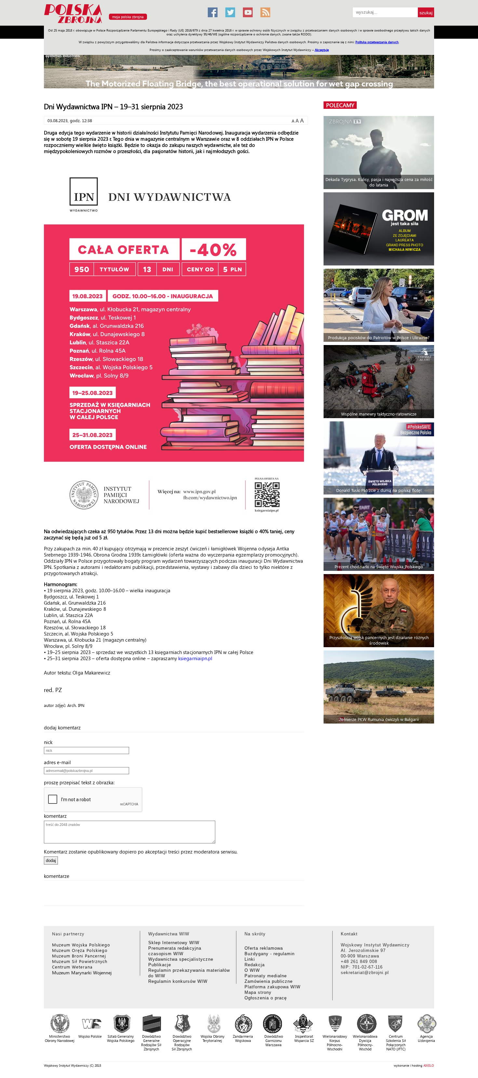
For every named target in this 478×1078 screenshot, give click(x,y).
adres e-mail (59, 762)
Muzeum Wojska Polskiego (81, 944)
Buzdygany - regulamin (270, 953)
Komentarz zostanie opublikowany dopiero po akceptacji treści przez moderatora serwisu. (140, 851)
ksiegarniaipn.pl (195, 658)
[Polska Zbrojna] (122, 23)
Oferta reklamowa (264, 948)
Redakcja (255, 964)
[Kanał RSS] (265, 12)
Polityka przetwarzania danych (377, 42)
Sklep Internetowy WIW (173, 942)
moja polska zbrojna (128, 17)
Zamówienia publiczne (269, 981)
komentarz (57, 816)
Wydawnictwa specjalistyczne (180, 959)
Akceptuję (322, 50)
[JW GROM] (380, 228)
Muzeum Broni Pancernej (79, 955)
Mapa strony (258, 992)
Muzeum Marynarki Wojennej (82, 972)
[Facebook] (213, 12)
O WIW (252, 970)
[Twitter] (230, 12)
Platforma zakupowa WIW (272, 986)
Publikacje (159, 964)
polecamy (340, 105)
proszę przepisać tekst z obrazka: (81, 782)
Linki (250, 959)
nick (50, 742)
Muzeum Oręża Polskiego (80, 950)
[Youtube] (248, 12)
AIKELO (428, 1065)
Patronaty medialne (266, 975)
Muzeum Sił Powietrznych (79, 961)
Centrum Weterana (72, 966)
